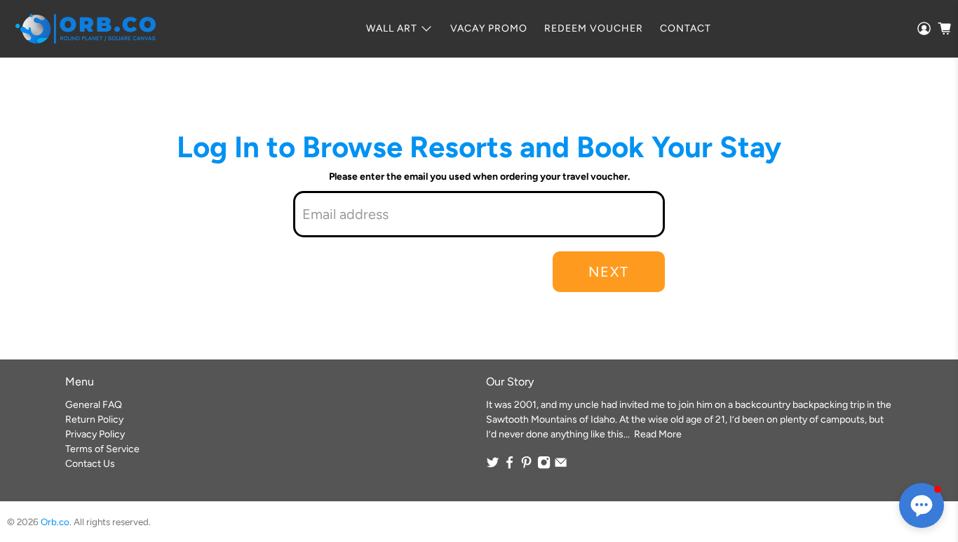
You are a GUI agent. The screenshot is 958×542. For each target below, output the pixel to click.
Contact (685, 28)
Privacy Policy (95, 434)
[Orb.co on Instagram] (544, 466)
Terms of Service (102, 449)
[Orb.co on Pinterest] (526, 466)
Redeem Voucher (593, 28)
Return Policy (94, 419)
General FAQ (93, 405)
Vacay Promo (488, 28)
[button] (921, 505)
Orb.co (55, 521)
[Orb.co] (85, 29)
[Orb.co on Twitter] (492, 466)
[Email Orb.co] (560, 466)
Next (608, 271)
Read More (658, 434)
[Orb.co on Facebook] (509, 466)
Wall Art (391, 28)
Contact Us (90, 464)
